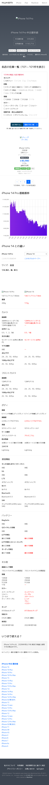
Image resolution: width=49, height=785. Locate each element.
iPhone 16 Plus (7, 670)
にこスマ (33, 115)
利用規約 (20, 765)
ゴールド (24, 106)
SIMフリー (9, 81)
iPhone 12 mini (7, 716)
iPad (26, 3)
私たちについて (9, 765)
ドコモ (18, 81)
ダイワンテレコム (21, 115)
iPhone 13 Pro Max (9, 711)
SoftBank (33, 81)
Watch (44, 3)
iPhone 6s (5, 743)
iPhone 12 (5, 713)
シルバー (33, 106)
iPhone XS (5, 733)
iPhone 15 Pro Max (9, 686)
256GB (16, 99)
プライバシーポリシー (15, 769)
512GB (25, 99)
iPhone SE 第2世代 (8, 724)
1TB (32, 99)
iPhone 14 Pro (7, 694)
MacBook (35, 3)
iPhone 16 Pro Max (9, 675)
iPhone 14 (12, 50)
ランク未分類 (16, 93)
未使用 (38, 90)
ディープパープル (11, 106)
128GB (8, 99)
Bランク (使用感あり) (33, 87)
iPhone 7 (5, 741)
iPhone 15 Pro (7, 683)
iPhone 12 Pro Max (9, 722)
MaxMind (29, 777)
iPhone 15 (5, 678)
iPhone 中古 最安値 (10, 664)
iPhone (18, 3)
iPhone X (5, 735)
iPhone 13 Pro (7, 708)
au (25, 81)
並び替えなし (17, 125)
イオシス (8, 115)
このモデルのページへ (32, 259)
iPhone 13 (5, 703)
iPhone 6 (5, 746)
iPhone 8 (5, 738)
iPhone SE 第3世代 (8, 700)
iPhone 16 (5, 667)
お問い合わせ (30, 769)
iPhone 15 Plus (7, 681)
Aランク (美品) (10, 90)
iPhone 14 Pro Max (34, 50)
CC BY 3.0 (29, 775)
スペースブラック (11, 109)
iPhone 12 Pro (7, 719)
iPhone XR (5, 730)
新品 (7, 93)
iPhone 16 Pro (7, 673)
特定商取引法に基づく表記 (35, 765)
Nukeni (7, 3)
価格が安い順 (29, 125)
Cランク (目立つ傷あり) (14, 87)
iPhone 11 (5, 727)
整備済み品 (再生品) (26, 90)
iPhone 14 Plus (21, 50)
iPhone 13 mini (7, 705)
